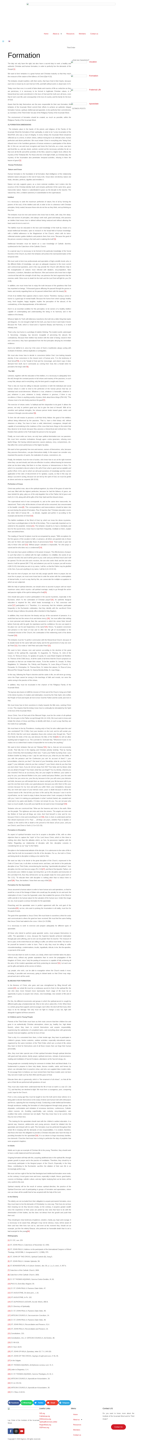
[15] (45, 592)
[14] (40, 547)
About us (56, 34)
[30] (17, 908)
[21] (16, 646)
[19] (46, 627)
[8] (35, 413)
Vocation (93, 62)
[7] (44, 400)
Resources (70, 34)
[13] (26, 545)
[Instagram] (16, 1431)
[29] (50, 880)
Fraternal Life (95, 90)
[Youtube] (21, 1431)
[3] (55, 239)
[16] (52, 600)
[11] (33, 526)
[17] (14, 605)
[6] (27, 367)
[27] (43, 869)
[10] (31, 516)
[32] (14, 988)
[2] (20, 160)
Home (46, 34)
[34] (28, 1231)
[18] (48, 618)
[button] (14, 1402)
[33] (37, 1135)
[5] (18, 361)
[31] (59, 963)
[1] (14, 69)
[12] (51, 542)
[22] (49, 646)
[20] (15, 635)
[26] (42, 817)
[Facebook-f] (10, 1431)
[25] (65, 804)
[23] (57, 737)
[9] (23, 507)
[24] (45, 747)
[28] (13, 880)
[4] (65, 291)
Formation (93, 76)
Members (82, 34)
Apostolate (94, 104)
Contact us (94, 34)
